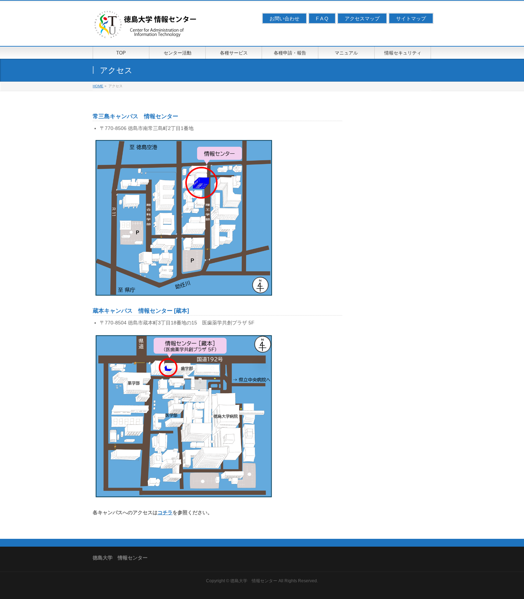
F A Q (322, 18)
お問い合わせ (284, 18)
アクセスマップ (362, 18)
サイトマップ (411, 18)
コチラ (165, 512)
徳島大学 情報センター (253, 580)
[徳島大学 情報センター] (146, 32)
